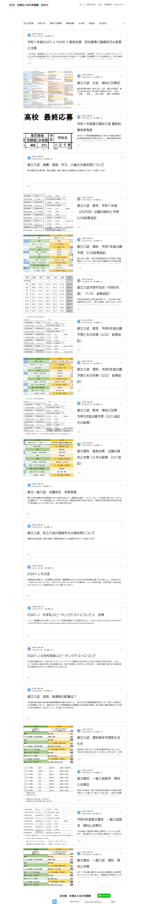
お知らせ (42, 23)
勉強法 (92, 23)
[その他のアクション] (122, 35)
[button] (124, 24)
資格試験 (70, 23)
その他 (81, 23)
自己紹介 (103, 23)
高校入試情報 (56, 23)
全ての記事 (28, 23)
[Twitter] (54, 901)
